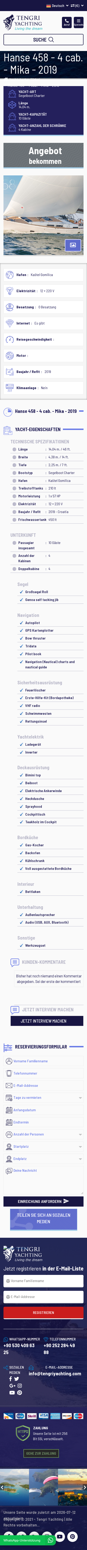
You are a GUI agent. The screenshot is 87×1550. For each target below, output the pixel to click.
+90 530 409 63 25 (19, 1348)
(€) (77, 5)
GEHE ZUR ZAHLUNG (41, 1453)
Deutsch (58, 5)
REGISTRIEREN (43, 1312)
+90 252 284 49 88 (59, 1348)
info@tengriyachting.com (55, 1373)
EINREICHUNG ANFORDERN (40, 1201)
